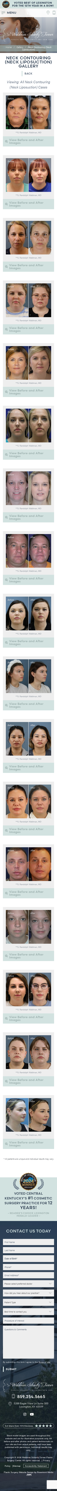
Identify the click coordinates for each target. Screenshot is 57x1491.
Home (9, 47)
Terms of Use (44, 1362)
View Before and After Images (26, 141)
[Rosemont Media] (28, 1475)
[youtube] (32, 1415)
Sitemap (17, 1465)
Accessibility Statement (36, 1465)
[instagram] (24, 1415)
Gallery (20, 47)
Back (29, 73)
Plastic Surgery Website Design (19, 1472)
